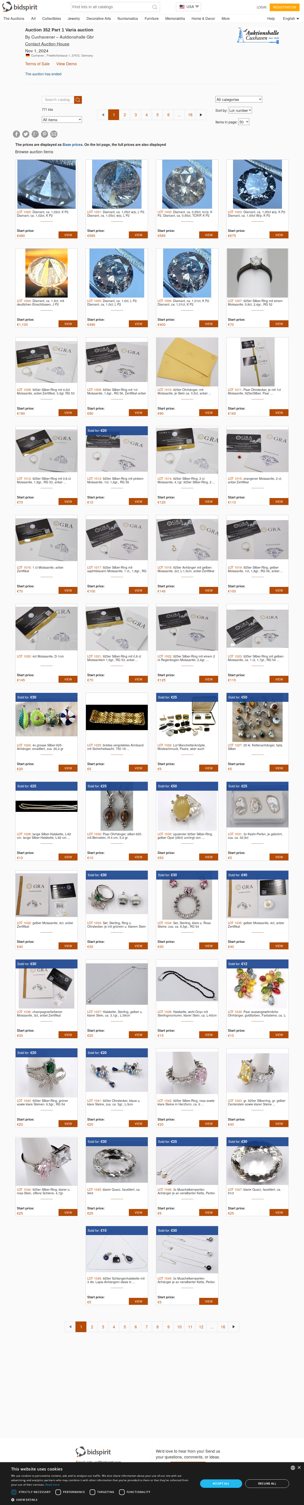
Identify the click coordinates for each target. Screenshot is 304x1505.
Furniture (152, 18)
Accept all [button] (221, 1483)
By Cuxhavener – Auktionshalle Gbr (59, 37)
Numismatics (128, 18)
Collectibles (51, 18)
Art (33, 18)
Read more (52, 1485)
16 (190, 114)
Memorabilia (175, 18)
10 (179, 1326)
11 (190, 1326)
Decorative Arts (99, 18)
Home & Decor (203, 18)
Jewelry (74, 18)
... (179, 114)
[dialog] (152, 1483)
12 (201, 1326)
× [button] (299, 1467)
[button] (102, 1499)
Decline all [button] (267, 1483)
